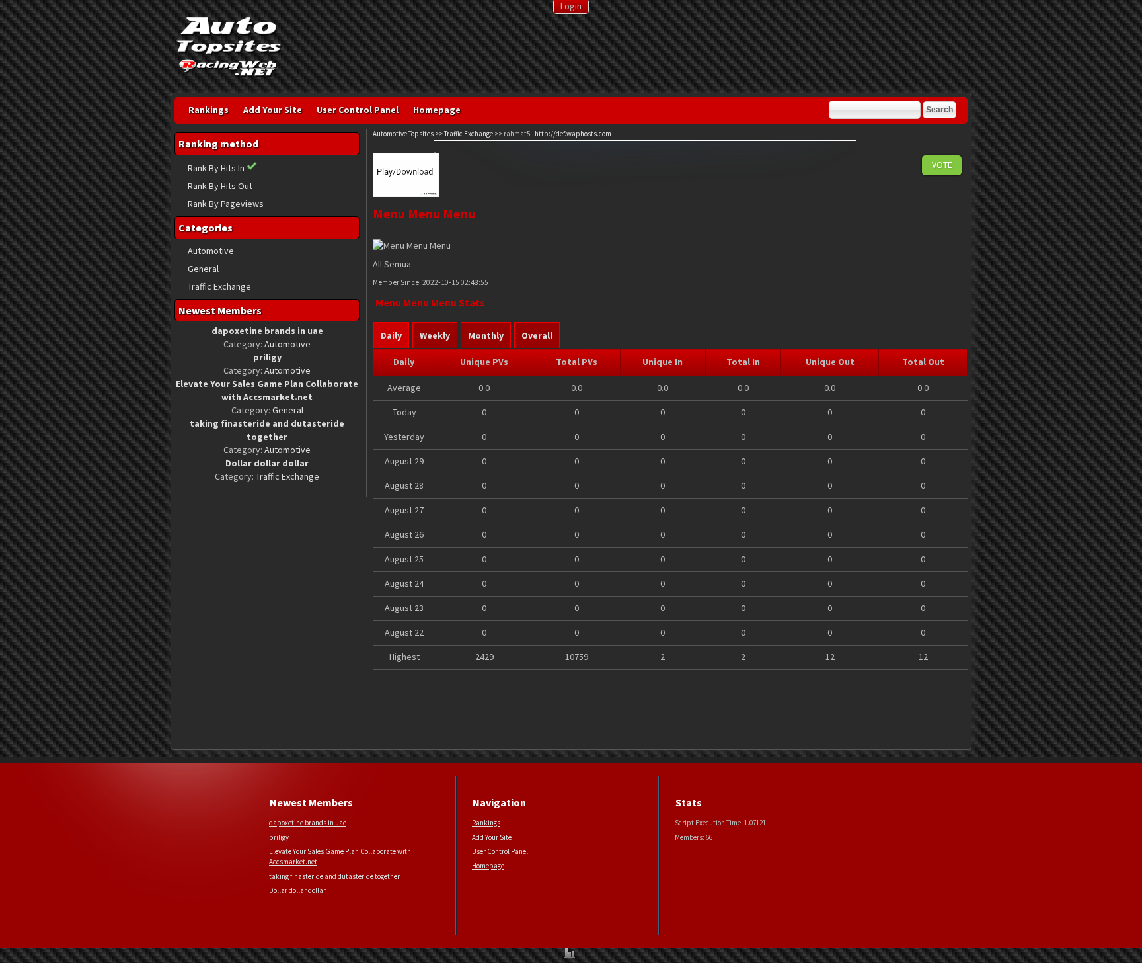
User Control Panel (358, 110)
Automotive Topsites (403, 133)
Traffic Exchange (219, 286)
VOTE (942, 165)
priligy (279, 837)
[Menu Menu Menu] (406, 194)
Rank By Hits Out (220, 186)
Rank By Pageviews (226, 204)
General (203, 268)
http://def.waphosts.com (573, 133)
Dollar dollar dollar (297, 890)
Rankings (208, 110)
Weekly (435, 335)
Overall (536, 335)
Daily (391, 335)
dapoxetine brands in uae (307, 822)
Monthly (486, 335)
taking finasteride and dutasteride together (334, 876)
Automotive (211, 251)
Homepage (437, 110)
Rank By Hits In (217, 168)
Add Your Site (272, 110)
